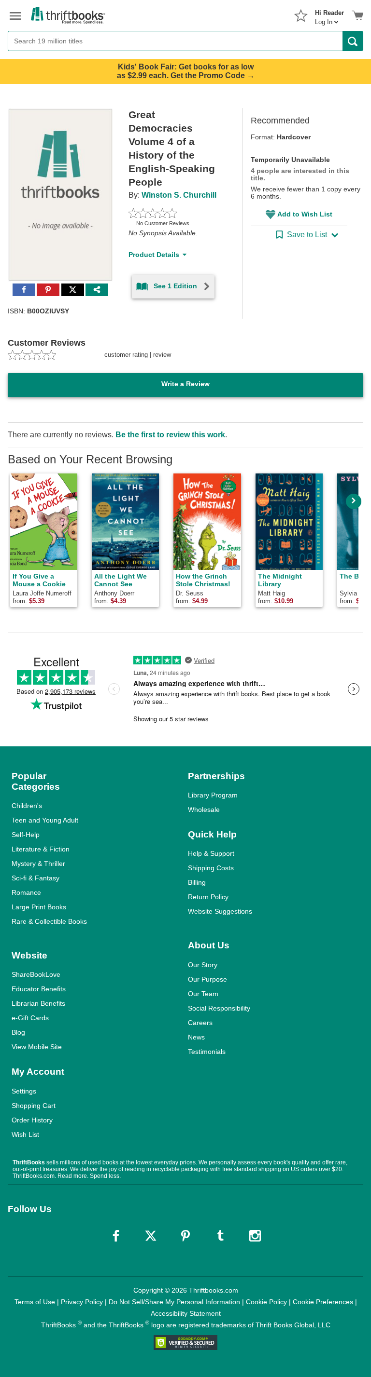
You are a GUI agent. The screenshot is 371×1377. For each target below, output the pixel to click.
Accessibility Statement (186, 1313)
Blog (18, 1032)
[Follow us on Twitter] (150, 1235)
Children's (27, 806)
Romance (26, 892)
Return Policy (208, 897)
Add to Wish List (304, 214)
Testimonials (207, 1051)
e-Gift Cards (30, 1018)
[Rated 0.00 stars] (174, 213)
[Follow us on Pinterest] (185, 1235)
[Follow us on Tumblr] (220, 1235)
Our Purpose (207, 979)
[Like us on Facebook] (116, 1235)
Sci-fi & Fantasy (35, 878)
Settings (24, 1091)
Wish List (25, 1134)
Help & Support (211, 853)
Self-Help (26, 834)
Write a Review (185, 384)
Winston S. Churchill (179, 195)
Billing (197, 882)
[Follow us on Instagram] (255, 1235)
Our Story (202, 965)
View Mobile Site (37, 1047)
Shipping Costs (211, 868)
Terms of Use (34, 1302)
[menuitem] (329, 14)
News (196, 1037)
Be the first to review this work (170, 435)
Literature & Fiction (41, 849)
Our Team (203, 994)
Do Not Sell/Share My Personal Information (174, 1302)
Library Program (213, 795)
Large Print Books (39, 907)
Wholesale (204, 809)
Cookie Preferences (323, 1302)
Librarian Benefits (38, 1003)
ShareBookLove (36, 974)
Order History (32, 1120)
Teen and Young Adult (45, 820)
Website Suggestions (220, 911)
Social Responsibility (219, 1008)
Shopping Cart (34, 1105)
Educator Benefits (39, 989)
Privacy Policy (82, 1302)
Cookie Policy (266, 1302)
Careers (200, 1022)
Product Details (153, 254)
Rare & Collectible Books (49, 921)
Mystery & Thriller (38, 863)
